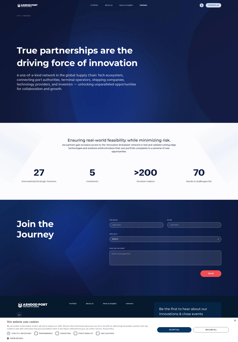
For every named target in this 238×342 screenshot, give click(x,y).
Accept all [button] (174, 330)
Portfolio (94, 5)
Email (169, 220)
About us (109, 5)
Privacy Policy (108, 329)
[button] (79, 338)
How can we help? (117, 248)
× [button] (235, 321)
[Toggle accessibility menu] (202, 5)
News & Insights (126, 5)
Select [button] (115, 239)
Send (211, 273)
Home (19, 16)
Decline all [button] (211, 330)
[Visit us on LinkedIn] (19, 314)
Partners (143, 5)
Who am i (113, 234)
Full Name (113, 220)
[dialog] (119, 330)
